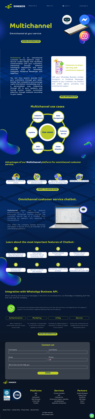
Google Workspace (82, 393)
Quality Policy (7, 410)
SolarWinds (82, 397)
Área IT (82, 401)
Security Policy (34, 410)
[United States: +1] (50, 359)
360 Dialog (82, 399)
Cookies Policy (16, 410)
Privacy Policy (25, 410)
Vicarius (82, 403)
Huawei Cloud (82, 395)
